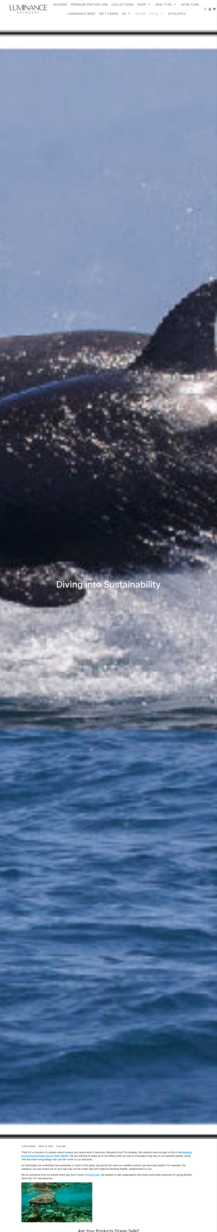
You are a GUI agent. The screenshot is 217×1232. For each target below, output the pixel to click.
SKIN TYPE (163, 4)
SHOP (141, 4)
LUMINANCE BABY (81, 13)
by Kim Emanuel (28, 1146)
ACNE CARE (190, 4)
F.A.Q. (154, 13)
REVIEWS (60, 4)
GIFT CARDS (108, 13)
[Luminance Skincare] (25, 9)
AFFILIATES (177, 13)
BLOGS (141, 13)
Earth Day (94, 1174)
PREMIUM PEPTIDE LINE (89, 4)
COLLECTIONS (122, 4)
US (124, 13)
